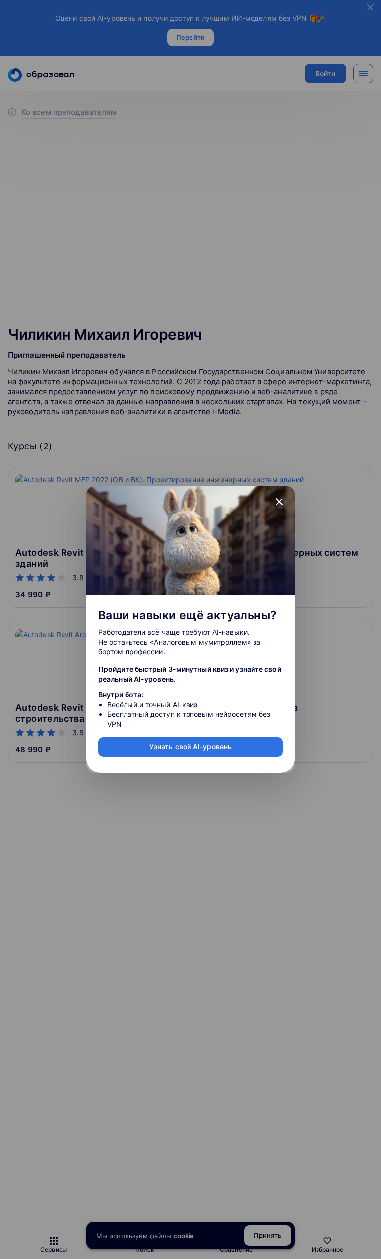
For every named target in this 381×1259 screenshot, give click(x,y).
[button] (279, 501)
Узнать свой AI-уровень (190, 746)
